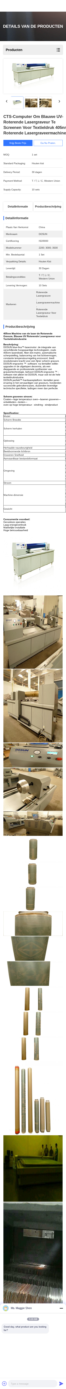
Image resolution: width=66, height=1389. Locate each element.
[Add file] (4, 1383)
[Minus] (61, 1308)
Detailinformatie (18, 206)
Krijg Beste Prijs (17, 143)
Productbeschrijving (48, 206)
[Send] (61, 1383)
